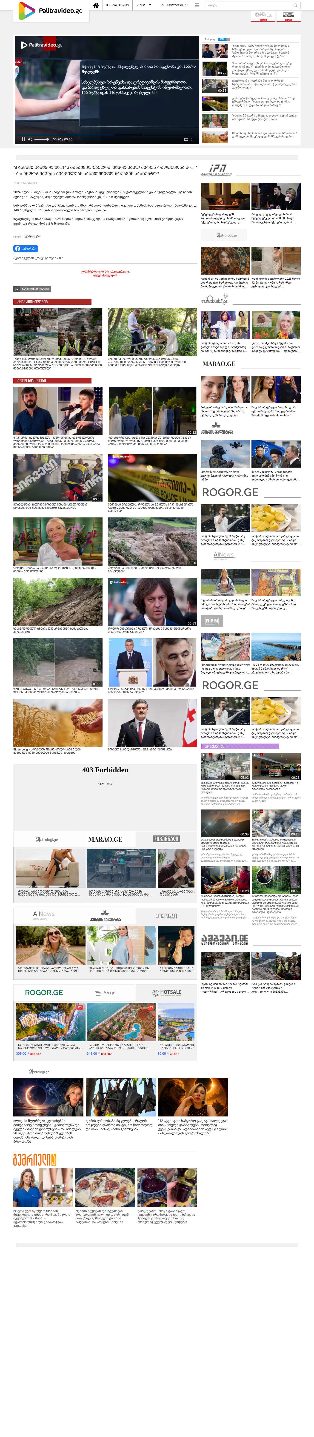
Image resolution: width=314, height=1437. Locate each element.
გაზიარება (29, 248)
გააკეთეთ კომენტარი (35, 289)
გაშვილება (32, 236)
